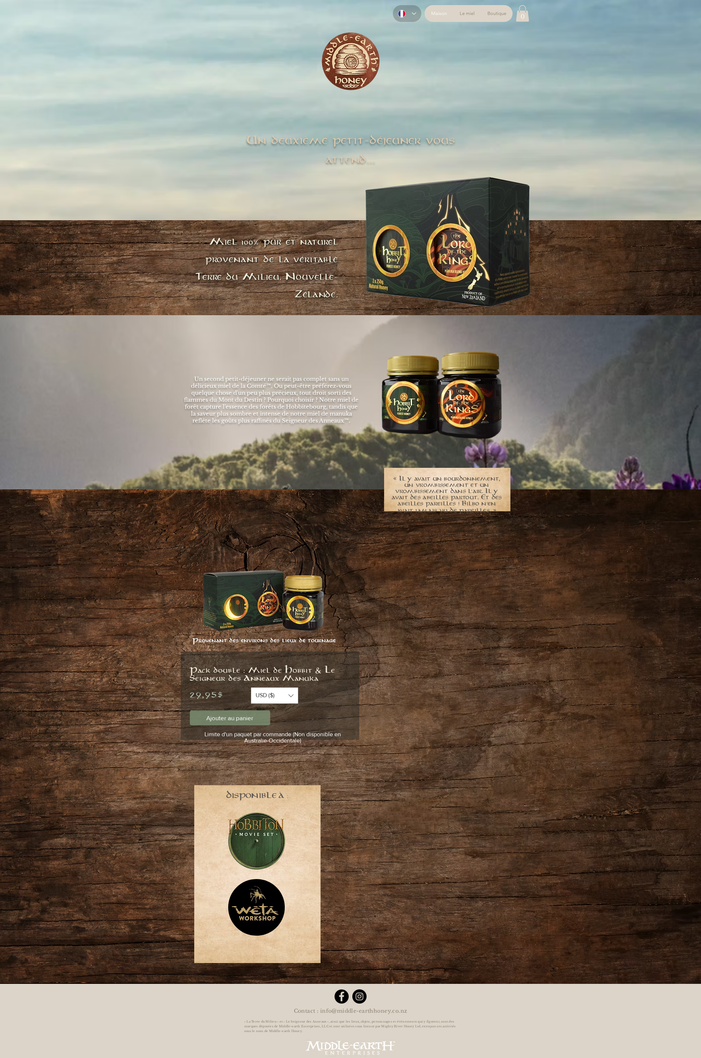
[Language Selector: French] (407, 13)
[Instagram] (359, 996)
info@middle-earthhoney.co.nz (363, 1011)
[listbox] (274, 695)
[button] (522, 13)
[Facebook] (341, 996)
